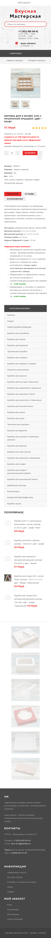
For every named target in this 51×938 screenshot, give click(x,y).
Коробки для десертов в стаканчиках (24, 400)
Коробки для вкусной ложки (20, 406)
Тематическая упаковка (18, 424)
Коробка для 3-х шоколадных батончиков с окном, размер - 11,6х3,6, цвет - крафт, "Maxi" (28, 524)
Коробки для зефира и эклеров (21, 363)
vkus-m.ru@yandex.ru (21, 843)
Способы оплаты (15, 877)
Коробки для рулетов (16, 446)
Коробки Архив (14, 503)
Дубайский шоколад (16, 485)
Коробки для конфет (16, 464)
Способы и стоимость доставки (21, 882)
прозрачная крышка (13, 183)
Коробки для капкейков (18, 333)
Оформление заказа (16, 872)
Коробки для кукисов (16, 376)
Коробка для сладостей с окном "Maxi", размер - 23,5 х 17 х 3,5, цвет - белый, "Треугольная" (29, 579)
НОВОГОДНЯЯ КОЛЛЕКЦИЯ (19, 327)
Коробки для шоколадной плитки (22, 479)
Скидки (10, 321)
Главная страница (15, 60)
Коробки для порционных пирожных (24, 388)
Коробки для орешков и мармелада (23, 458)
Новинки (11, 315)
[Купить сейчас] (40, 157)
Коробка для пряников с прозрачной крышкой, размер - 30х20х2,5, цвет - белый (28, 560)
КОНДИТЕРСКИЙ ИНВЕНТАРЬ (20, 497)
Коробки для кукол (15, 418)
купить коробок (16, 179)
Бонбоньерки (13, 491)
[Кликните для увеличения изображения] (25, 83)
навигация (15, 53)
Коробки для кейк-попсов (19, 452)
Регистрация (13, 909)
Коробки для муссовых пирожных (23, 382)
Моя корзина (13, 914)
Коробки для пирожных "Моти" (21, 394)
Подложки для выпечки (18, 370)
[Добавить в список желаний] (40, 153)
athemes (42, 933)
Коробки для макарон (17, 357)
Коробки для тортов (16, 339)
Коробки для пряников (17, 345)
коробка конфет (32, 179)
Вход (9, 904)
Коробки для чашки (16, 412)
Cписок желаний (15, 919)
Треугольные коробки (17, 351)
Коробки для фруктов (17, 430)
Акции (10, 887)
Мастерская (25, 14)
